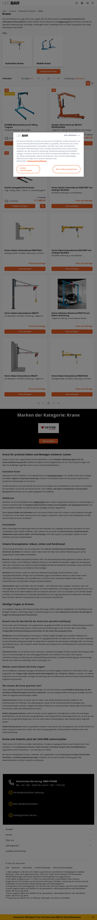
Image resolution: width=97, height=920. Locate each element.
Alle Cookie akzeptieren (66, 169)
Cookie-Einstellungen (26, 169)
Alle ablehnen (70, 135)
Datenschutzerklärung (37, 161)
